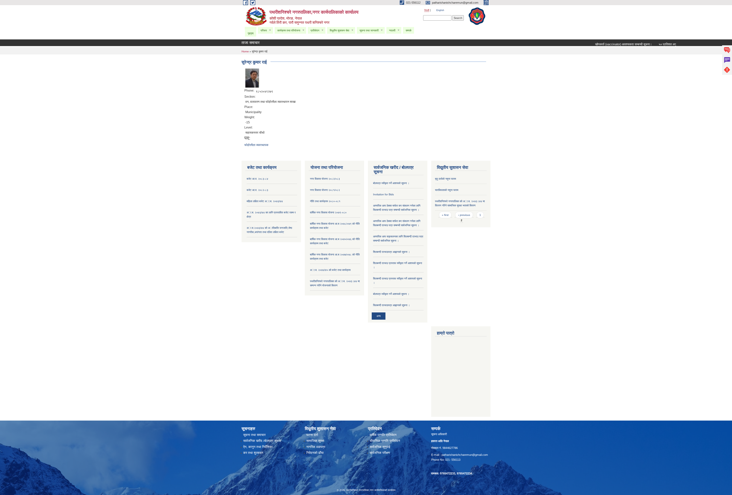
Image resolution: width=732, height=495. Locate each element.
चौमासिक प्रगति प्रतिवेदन (385, 441)
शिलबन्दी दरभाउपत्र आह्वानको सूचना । (391, 251)
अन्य (378, 316)
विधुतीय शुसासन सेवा (338, 30)
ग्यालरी (390, 30)
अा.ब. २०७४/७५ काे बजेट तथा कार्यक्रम (330, 269)
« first (445, 214)
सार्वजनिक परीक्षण (380, 453)
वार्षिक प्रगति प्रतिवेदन (383, 435)
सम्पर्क (408, 30)
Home (245, 51)
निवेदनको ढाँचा (315, 453)
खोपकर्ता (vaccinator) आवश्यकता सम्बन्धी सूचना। (609, 44)
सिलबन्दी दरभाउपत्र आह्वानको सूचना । (391, 305)
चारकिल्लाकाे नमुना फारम (446, 190)
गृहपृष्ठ (251, 33)
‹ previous (464, 214)
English (440, 10)
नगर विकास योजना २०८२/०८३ (325, 178)
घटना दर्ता (312, 435)
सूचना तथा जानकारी (368, 30)
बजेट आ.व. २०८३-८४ (257, 178)
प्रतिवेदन (313, 30)
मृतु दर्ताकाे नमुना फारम (445, 178)
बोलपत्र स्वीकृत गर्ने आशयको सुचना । (391, 293)
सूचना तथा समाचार (254, 435)
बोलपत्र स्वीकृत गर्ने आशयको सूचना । (391, 183)
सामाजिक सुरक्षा (315, 441)
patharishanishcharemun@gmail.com (464, 454)
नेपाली (426, 10)
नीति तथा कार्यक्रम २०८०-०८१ (325, 201)
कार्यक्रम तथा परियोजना (287, 30)
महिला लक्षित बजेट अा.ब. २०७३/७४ (265, 201)
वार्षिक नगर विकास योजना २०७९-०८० (328, 212)
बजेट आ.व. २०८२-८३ (257, 190)
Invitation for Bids (383, 194)
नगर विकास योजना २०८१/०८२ (325, 190)
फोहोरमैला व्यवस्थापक (256, 145)
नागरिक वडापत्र (315, 447)
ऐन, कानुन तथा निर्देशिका (258, 447)
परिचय (262, 30)
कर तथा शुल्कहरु (253, 453)
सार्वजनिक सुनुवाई (380, 447)
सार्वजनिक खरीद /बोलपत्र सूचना (262, 441)
